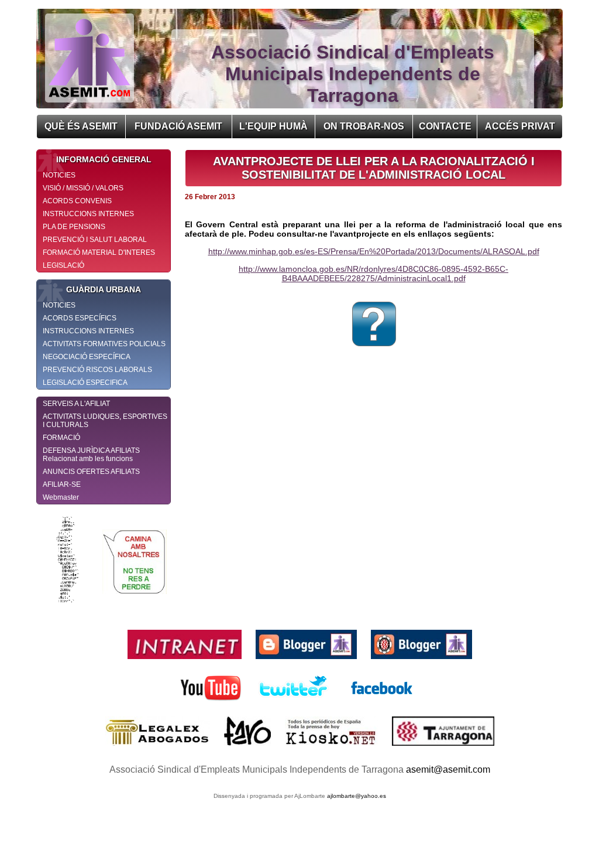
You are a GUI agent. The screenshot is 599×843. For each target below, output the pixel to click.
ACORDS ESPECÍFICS (79, 318)
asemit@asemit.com (448, 769)
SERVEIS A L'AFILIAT (76, 404)
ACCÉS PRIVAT (520, 126)
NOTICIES (59, 175)
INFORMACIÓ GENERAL (104, 159)
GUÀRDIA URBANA (103, 289)
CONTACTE (445, 126)
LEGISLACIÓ (63, 265)
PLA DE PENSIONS (74, 227)
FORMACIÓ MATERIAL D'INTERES (99, 252)
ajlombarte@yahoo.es (356, 796)
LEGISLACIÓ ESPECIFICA (85, 382)
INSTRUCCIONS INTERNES (88, 214)
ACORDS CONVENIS (77, 201)
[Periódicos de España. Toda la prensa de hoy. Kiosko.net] (332, 748)
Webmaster (61, 497)
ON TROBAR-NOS (363, 126)
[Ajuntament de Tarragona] (443, 748)
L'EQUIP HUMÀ (273, 126)
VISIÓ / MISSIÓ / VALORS (83, 188)
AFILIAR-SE (62, 484)
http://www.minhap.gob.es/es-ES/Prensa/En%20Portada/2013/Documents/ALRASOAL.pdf (373, 251)
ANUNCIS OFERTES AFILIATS (91, 471)
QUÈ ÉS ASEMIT (81, 126)
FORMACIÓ (61, 438)
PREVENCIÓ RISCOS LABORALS (97, 370)
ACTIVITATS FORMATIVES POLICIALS (104, 344)
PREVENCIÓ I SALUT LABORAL (95, 240)
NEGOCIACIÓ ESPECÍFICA (86, 357)
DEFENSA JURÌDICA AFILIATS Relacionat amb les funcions (91, 454)
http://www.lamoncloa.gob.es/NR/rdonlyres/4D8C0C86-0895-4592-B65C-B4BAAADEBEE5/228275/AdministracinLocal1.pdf (373, 273)
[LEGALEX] (158, 748)
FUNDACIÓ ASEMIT (178, 126)
